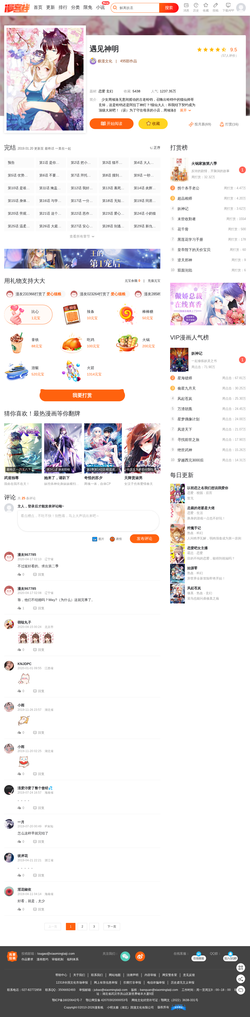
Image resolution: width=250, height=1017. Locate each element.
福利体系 (73, 959)
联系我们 (97, 975)
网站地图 (115, 975)
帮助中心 (61, 975)
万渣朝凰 (184, 409)
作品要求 (27, 959)
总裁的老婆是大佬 (201, 508)
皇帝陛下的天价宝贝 (193, 250)
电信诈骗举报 (156, 982)
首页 (38, 7)
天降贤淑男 (133, 478)
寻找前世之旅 (188, 439)
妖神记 (182, 209)
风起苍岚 (184, 398)
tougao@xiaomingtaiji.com (56, 953)
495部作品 (128, 61)
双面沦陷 (184, 270)
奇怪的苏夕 (93, 478)
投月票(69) (203, 124)
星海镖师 (184, 378)
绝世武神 (184, 450)
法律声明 (132, 975)
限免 (87, 7)
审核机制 (57, 959)
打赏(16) (231, 124)
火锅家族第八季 (204, 163)
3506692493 (66, 990)
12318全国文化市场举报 (72, 982)
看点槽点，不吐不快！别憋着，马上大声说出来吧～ (60, 516)
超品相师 (184, 198)
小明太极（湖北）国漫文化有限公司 (130, 1007)
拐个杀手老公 (188, 188)
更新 (50, 7)
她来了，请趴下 (57, 478)
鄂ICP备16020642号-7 (67, 1000)
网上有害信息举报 (105, 982)
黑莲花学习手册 (190, 239)
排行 (63, 7)
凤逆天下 (184, 429)
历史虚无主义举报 (182, 982)
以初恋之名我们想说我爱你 (207, 488)
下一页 (111, 926)
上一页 (52, 926)
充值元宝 (154, 281)
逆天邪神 (184, 260)
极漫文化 (105, 61)
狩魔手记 (194, 528)
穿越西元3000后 (190, 460)
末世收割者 (186, 219)
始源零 (192, 568)
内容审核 (150, 975)
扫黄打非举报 (132, 982)
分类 (75, 7)
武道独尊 (11, 478)
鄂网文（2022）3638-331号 (179, 1000)
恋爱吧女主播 (197, 548)
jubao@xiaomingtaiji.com (110, 990)
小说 (100, 7)
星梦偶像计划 (188, 419)
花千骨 (182, 229)
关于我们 (79, 975)
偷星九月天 (186, 388)
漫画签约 (42, 959)
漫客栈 (98, 1007)
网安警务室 (169, 975)
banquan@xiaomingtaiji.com (159, 990)
